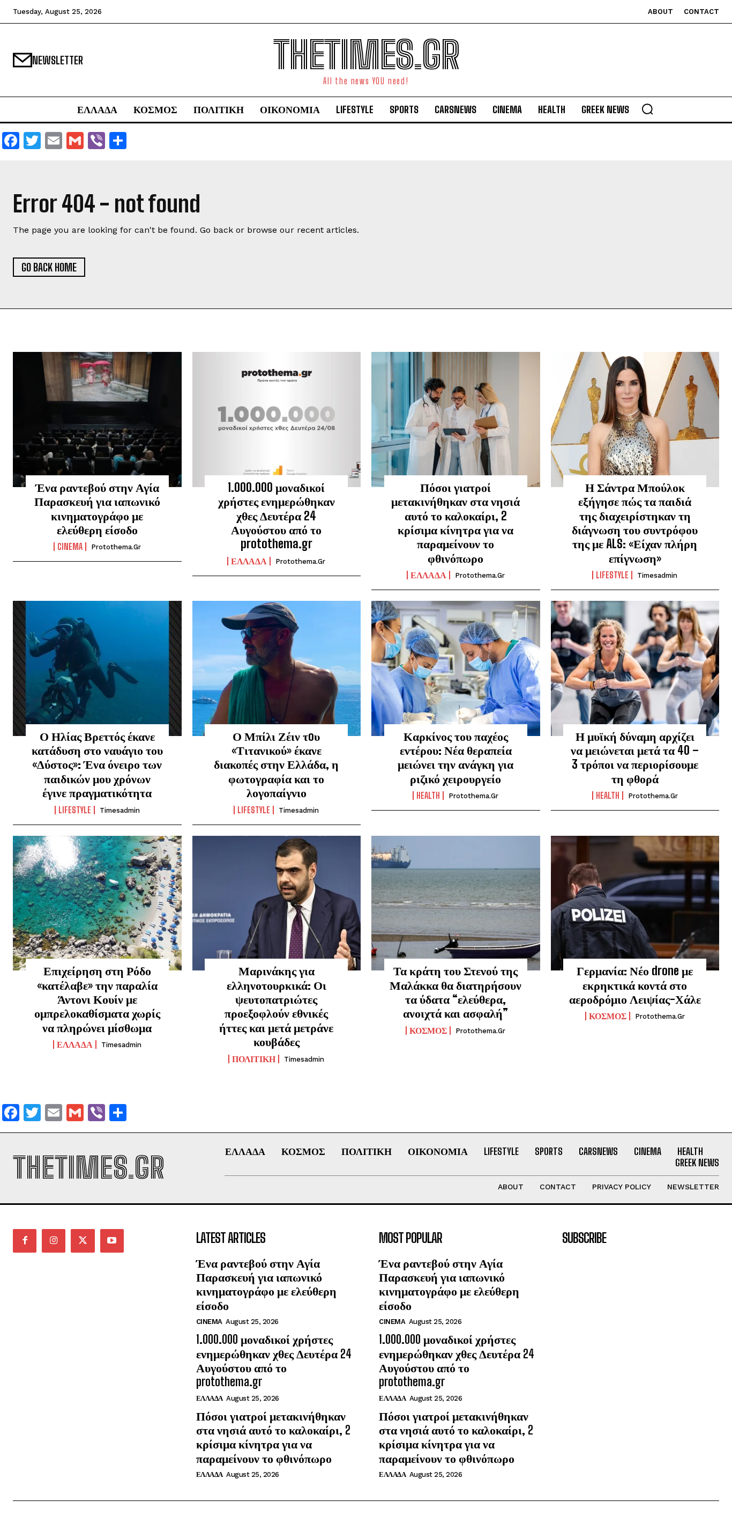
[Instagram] (53, 1241)
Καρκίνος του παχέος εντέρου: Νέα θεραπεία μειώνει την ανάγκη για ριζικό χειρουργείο (455, 757)
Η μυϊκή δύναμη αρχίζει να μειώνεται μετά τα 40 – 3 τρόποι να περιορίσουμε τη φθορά (635, 757)
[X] (82, 1241)
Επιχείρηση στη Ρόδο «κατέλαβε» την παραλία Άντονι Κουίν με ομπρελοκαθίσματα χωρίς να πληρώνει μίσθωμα (97, 999)
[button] (647, 109)
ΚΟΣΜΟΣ (428, 1030)
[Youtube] (112, 1241)
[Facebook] (24, 1241)
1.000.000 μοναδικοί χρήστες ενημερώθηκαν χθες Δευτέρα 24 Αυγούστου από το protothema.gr (276, 515)
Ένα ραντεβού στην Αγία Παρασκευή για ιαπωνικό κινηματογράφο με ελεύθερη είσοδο (97, 508)
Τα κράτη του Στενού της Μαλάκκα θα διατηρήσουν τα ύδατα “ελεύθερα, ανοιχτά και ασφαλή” (455, 991)
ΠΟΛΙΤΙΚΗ (253, 1059)
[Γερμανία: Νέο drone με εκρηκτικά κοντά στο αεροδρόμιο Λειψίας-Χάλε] (635, 903)
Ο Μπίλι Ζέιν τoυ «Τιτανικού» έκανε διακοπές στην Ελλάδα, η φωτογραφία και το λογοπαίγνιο (276, 764)
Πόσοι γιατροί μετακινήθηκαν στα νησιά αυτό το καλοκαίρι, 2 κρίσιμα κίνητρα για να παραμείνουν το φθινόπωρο (455, 522)
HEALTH (428, 795)
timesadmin (657, 575)
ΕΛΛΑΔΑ (249, 561)
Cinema (70, 546)
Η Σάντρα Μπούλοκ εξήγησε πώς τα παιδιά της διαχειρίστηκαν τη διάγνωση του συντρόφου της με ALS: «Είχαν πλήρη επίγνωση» (635, 522)
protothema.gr (116, 547)
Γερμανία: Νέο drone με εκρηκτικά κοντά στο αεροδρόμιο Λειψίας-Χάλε (635, 984)
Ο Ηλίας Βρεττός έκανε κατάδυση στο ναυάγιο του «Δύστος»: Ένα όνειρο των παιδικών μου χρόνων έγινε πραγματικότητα (97, 764)
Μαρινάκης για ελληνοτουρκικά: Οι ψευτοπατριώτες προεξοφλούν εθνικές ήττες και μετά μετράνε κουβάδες (276, 1006)
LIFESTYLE (612, 575)
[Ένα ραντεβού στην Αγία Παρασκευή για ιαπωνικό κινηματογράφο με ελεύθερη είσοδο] (97, 419)
